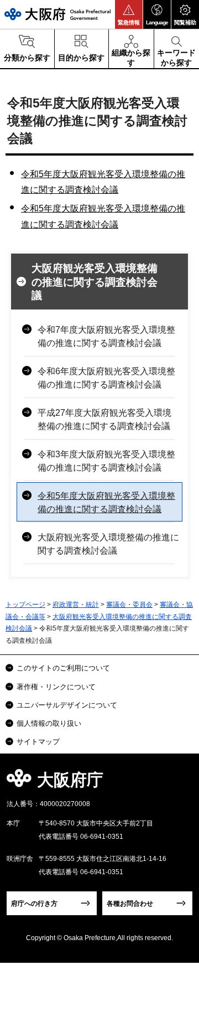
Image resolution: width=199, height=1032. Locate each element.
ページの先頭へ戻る (178, 783)
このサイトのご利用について (63, 668)
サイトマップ (38, 741)
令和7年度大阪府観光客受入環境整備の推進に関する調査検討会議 (106, 336)
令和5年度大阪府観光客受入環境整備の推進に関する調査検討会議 (106, 502)
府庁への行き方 (34, 903)
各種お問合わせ (130, 903)
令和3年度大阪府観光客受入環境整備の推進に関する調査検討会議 (106, 461)
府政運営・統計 (76, 604)
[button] (129, 14)
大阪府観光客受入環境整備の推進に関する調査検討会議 (95, 281)
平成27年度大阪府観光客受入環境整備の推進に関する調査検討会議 (104, 419)
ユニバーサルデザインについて (67, 705)
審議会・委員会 (129, 604)
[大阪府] (57, 14)
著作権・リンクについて (56, 687)
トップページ (25, 604)
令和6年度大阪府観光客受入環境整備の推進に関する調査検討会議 (106, 378)
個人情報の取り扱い (49, 723)
